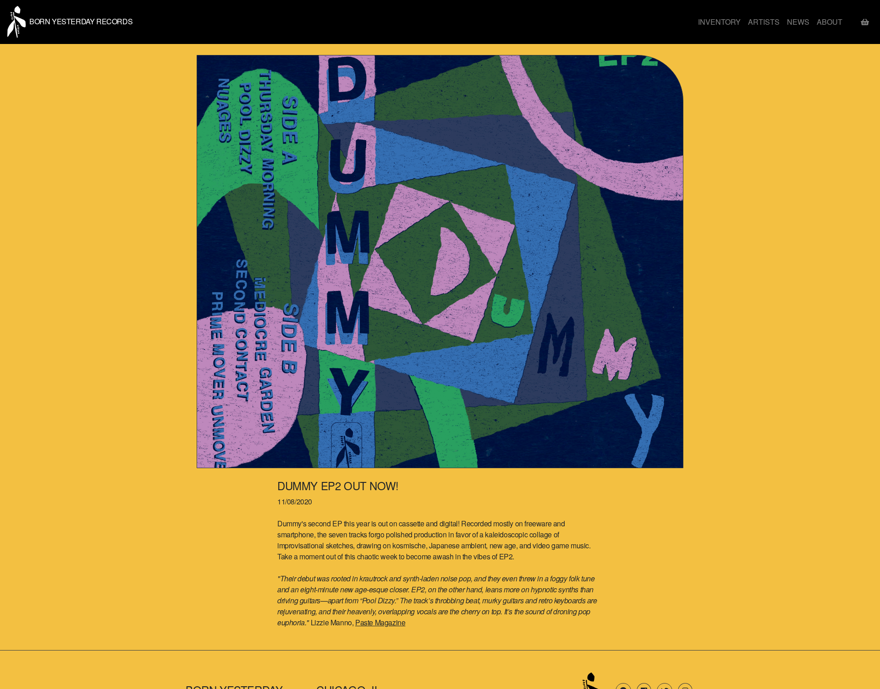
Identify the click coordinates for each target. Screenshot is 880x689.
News (798, 21)
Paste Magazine (380, 622)
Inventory (719, 21)
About (829, 21)
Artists (764, 21)
